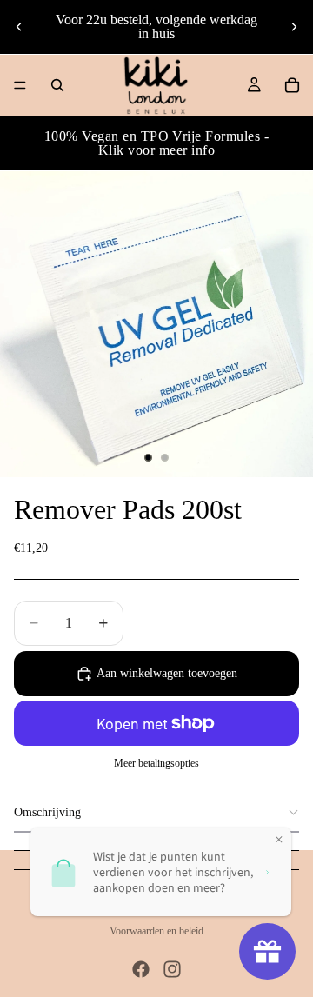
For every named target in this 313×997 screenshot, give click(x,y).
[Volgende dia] (294, 27)
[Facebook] (140, 969)
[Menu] (20, 85)
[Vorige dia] (19, 27)
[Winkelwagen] (292, 85)
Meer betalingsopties (156, 763)
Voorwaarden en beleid (156, 931)
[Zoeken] (57, 85)
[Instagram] (172, 969)
